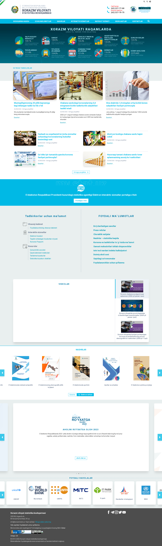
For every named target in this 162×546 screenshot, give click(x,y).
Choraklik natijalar (101, 234)
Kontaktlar (137, 21)
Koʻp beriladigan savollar (104, 226)
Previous (2, 370)
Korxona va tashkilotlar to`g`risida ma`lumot (113, 242)
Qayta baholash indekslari (40, 253)
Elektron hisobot (36, 236)
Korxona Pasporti (36, 242)
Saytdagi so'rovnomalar (104, 258)
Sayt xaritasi (30, 522)
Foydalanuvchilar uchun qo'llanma (108, 263)
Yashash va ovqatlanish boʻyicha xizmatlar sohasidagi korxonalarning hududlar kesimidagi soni (57, 137)
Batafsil (72, 395)
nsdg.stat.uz (81, 462)
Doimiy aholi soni (101, 254)
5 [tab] (86, 474)
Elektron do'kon (86, 395)
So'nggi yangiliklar (27, 109)
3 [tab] (81, 474)
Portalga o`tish (81, 201)
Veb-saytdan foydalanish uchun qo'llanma (25, 525)
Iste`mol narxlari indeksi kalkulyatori (110, 250)
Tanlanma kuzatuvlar (37, 256)
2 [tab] (79, 474)
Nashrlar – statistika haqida (106, 238)
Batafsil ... (17, 117)
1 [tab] (77, 474)
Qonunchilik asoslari (37, 250)
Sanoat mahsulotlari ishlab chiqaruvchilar (112, 246)
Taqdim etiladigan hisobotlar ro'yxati (44, 239)
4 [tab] (84, 474)
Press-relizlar (99, 230)
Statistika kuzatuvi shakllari (40, 259)
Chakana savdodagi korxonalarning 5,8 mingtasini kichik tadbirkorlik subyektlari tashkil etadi (79, 106)
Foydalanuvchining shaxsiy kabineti (43, 228)
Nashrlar (61, 21)
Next (160, 370)
